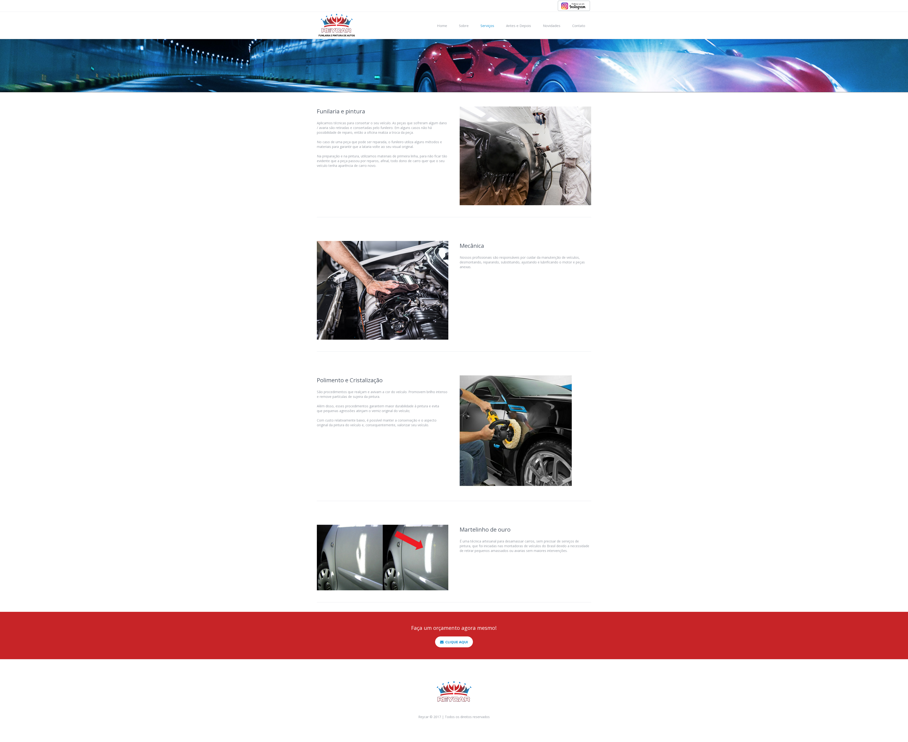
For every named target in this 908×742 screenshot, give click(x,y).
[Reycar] (454, 691)
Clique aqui (456, 642)
